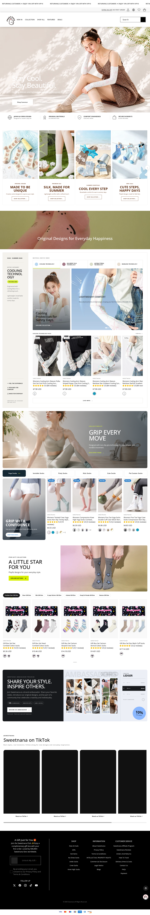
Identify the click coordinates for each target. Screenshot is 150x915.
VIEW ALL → (139, 333)
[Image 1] (106, 327)
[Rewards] (145, 888)
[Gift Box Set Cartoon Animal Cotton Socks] (104, 618)
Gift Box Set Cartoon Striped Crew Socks (69, 644)
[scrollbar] (75, 822)
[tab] (46, 264)
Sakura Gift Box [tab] (104, 595)
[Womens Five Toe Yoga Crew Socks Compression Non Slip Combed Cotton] (135, 495)
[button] (144, 9)
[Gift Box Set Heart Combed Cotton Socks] (46, 618)
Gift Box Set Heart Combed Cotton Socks (40, 644)
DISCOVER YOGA (96, 453)
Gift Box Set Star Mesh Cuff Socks (132, 643)
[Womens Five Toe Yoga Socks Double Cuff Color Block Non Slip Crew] (110, 495)
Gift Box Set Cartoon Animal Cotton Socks (98, 644)
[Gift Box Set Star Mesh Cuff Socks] (133, 618)
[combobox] (132, 19)
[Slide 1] (73, 109)
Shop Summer (22, 102)
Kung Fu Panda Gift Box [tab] (87, 595)
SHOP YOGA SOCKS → (13, 535)
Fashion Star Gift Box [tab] (11, 595)
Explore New (44, 102)
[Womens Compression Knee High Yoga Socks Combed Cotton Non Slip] (84, 495)
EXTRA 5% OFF (107, 10)
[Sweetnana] (9, 19)
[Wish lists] (138, 9)
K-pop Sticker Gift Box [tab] (54, 595)
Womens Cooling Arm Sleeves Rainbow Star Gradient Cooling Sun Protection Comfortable (106, 383)
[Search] (143, 19)
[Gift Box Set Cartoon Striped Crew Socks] (75, 618)
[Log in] (128, 9)
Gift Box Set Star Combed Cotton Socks (11, 644)
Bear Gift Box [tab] (27, 595)
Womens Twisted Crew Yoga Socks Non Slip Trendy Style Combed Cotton (58, 519)
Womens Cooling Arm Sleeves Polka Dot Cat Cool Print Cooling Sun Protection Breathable (46, 383)
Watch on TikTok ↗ (22, 816)
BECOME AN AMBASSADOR (19, 709)
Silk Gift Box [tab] (39, 595)
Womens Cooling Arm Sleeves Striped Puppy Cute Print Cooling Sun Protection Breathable (77, 383)
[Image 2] (108, 327)
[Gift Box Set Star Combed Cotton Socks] (17, 618)
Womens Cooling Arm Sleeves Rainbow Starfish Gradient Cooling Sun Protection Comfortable (135, 383)
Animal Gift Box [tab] (71, 595)
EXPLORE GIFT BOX (19, 578)
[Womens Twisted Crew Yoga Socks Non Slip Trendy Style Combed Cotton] (59, 495)
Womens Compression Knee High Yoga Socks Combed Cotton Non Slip (83, 519)
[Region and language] (133, 9)
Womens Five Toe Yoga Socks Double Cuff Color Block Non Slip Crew (109, 519)
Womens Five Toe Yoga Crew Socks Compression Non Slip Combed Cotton (134, 519)
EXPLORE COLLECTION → (44, 325)
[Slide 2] (76, 109)
